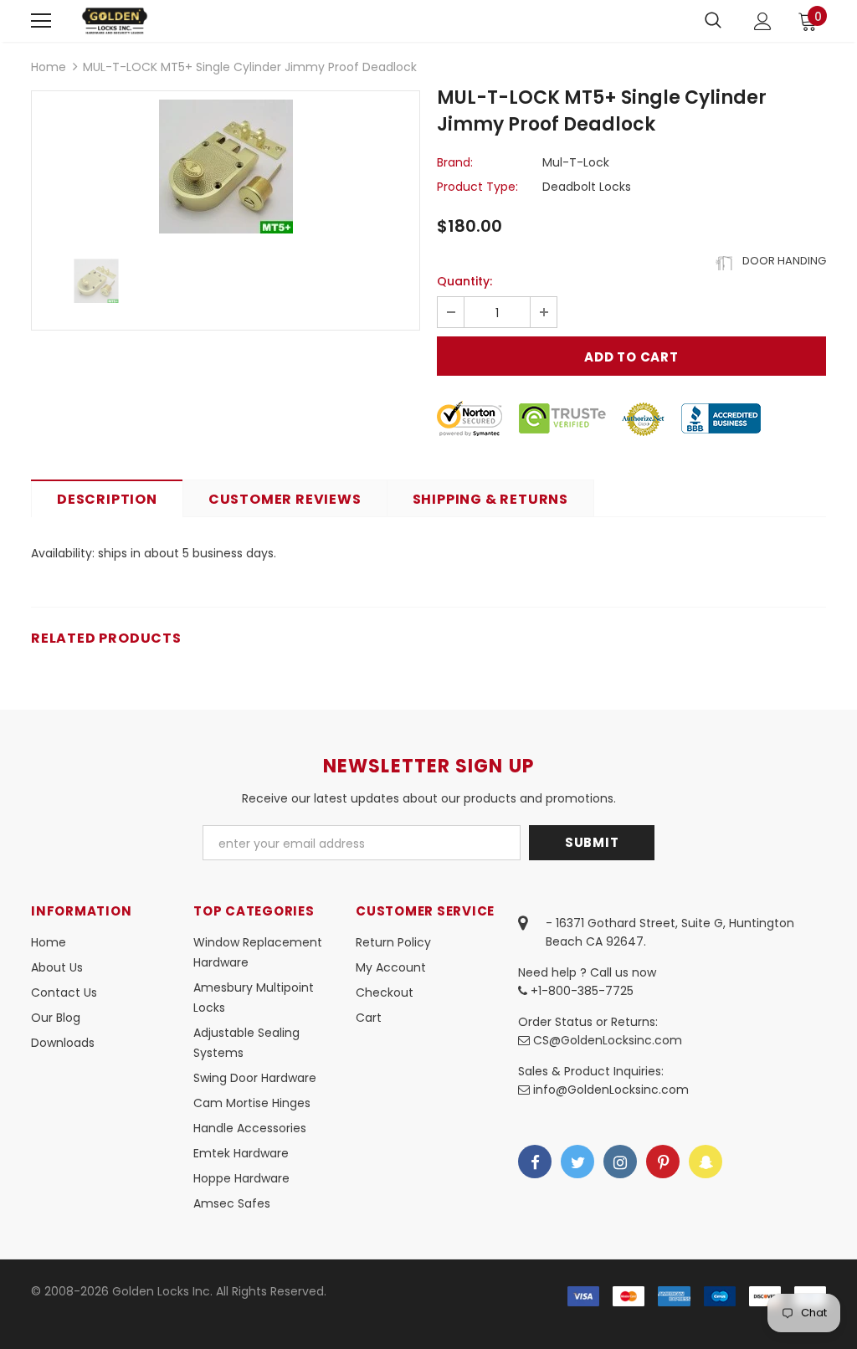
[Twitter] (577, 1161)
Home (48, 67)
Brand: (455, 162)
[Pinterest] (663, 1161)
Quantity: (464, 281)
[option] (225, 166)
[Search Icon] (713, 21)
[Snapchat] (705, 1161)
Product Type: (477, 186)
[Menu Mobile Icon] (41, 21)
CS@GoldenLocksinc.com (607, 1040)
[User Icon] (763, 21)
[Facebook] (535, 1161)
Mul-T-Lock (575, 162)
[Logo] (114, 20)
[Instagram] (620, 1161)
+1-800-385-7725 (580, 990)
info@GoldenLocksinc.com (611, 1089)
